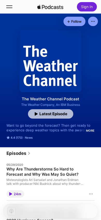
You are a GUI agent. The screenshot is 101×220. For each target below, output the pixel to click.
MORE (90, 130)
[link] (18, 153)
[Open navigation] (9, 7)
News (29, 137)
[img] (50, 6)
